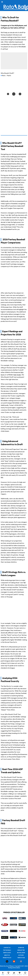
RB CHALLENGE (21, 952)
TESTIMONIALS (7, 950)
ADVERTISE (21, 947)
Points (9, 75)
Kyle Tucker (17, 375)
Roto (3, 75)
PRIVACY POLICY (7, 957)
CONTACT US (7, 947)
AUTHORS (21, 955)
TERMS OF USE (21, 957)
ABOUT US (7, 955)
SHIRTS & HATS (7, 952)
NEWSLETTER (21, 950)
